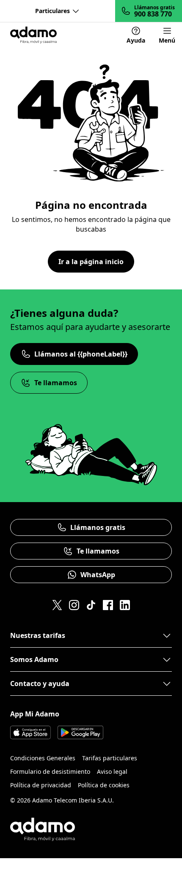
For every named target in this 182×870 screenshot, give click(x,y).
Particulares (52, 11)
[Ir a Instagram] (74, 605)
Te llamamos (55, 382)
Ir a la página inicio (91, 261)
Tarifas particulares (109, 758)
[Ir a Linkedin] (125, 605)
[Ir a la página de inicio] (33, 35)
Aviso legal (112, 771)
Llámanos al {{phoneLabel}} (80, 354)
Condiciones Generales (42, 758)
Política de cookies (104, 785)
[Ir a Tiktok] (91, 605)
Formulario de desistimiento (50, 771)
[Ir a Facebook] (108, 605)
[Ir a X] (57, 605)
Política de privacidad (40, 785)
